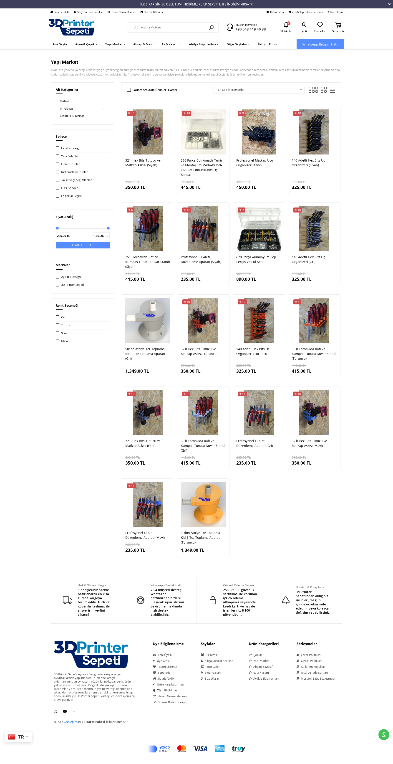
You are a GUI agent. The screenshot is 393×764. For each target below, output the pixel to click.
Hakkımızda (277, 12)
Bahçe (64, 101)
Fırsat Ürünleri (70, 164)
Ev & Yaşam (261, 672)
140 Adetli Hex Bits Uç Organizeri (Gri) (308, 259)
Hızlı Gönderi (69, 188)
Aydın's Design (71, 277)
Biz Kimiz (211, 655)
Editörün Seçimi (71, 196)
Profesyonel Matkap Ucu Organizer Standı (254, 162)
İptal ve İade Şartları (314, 672)
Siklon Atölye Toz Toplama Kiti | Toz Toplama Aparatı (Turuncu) (201, 537)
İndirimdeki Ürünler (74, 172)
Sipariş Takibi (61, 12)
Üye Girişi (162, 661)
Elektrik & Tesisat (72, 116)
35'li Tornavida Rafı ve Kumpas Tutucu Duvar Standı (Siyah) (147, 262)
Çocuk (257, 655)
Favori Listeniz (167, 666)
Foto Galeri (212, 666)
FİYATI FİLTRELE (82, 245)
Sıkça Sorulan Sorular (89, 12)
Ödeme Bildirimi (153, 12)
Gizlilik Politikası (311, 661)
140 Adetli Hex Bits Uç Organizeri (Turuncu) (253, 351)
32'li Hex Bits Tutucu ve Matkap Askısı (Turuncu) (199, 351)
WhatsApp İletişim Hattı (320, 44)
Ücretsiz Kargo (71, 148)
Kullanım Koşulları (312, 666)
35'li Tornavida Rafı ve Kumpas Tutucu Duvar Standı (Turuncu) (314, 354)
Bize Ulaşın (336, 12)
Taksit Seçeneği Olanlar (76, 180)
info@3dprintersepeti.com (307, 12)
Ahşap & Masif (262, 666)
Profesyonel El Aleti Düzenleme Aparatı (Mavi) (145, 535)
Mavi (64, 341)
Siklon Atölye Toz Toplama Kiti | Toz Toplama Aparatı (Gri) (145, 354)
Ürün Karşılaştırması (170, 684)
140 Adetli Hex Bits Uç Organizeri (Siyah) (308, 162)
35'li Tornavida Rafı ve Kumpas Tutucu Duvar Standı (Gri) (203, 446)
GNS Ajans (71, 722)
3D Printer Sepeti (72, 285)
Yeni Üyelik (164, 655)
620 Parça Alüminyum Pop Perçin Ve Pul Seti (256, 259)
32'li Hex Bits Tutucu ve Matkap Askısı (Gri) (143, 443)
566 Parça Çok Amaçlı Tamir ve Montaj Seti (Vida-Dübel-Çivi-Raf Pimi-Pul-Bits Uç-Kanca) (201, 167)
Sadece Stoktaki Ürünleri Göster (155, 90)
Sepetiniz (163, 672)
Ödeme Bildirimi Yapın (172, 702)
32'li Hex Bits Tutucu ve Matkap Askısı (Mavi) (309, 443)
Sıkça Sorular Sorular (218, 661)
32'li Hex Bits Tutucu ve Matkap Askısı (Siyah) (143, 162)
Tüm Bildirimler (167, 690)
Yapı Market (261, 661)
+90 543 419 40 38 (251, 29)
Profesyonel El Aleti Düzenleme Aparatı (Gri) (254, 443)
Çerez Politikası (310, 655)
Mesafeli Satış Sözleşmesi (317, 678)
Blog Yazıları (212, 672)
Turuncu (67, 325)
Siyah (64, 333)
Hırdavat (66, 108)
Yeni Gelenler (70, 156)
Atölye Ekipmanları (266, 678)
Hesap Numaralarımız (123, 12)
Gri (63, 317)
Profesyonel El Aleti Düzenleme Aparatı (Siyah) (201, 259)
